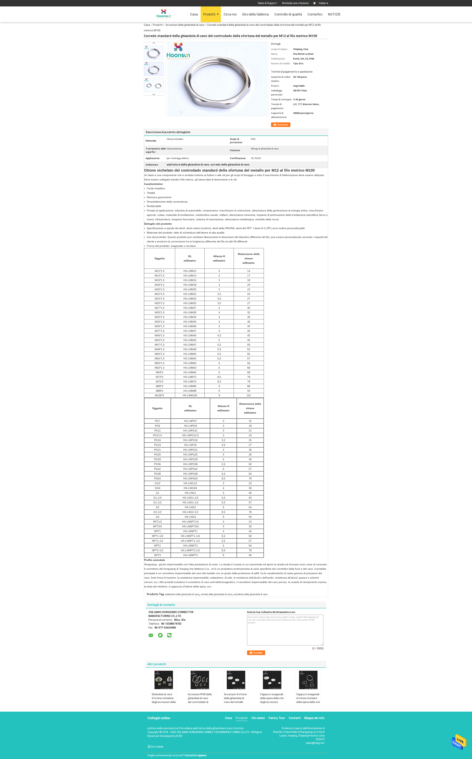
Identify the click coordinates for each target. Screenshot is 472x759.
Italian (322, 3)
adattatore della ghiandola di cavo (182, 594)
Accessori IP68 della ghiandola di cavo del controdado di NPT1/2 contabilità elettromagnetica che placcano (200, 704)
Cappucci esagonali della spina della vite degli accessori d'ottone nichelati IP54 (272, 702)
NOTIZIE (334, 14)
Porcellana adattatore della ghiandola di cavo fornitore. (212, 728)
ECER (179, 735)
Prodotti (209, 14)
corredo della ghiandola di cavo (216, 594)
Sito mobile (156, 746)
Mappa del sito (314, 718)
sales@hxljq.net (315, 742)
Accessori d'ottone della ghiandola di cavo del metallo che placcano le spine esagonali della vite (235, 704)
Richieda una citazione (295, 3)
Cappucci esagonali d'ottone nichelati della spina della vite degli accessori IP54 (308, 700)
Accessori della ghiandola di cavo (185, 24)
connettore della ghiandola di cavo (250, 594)
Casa (194, 14)
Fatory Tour (277, 718)
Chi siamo (258, 718)
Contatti (295, 718)
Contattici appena (195, 755)
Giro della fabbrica (255, 14)
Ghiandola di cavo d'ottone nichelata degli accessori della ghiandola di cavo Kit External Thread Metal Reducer (164, 704)
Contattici (315, 14)
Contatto (282, 124)
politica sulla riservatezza (163, 728)
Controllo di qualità (288, 14)
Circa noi (230, 14)
